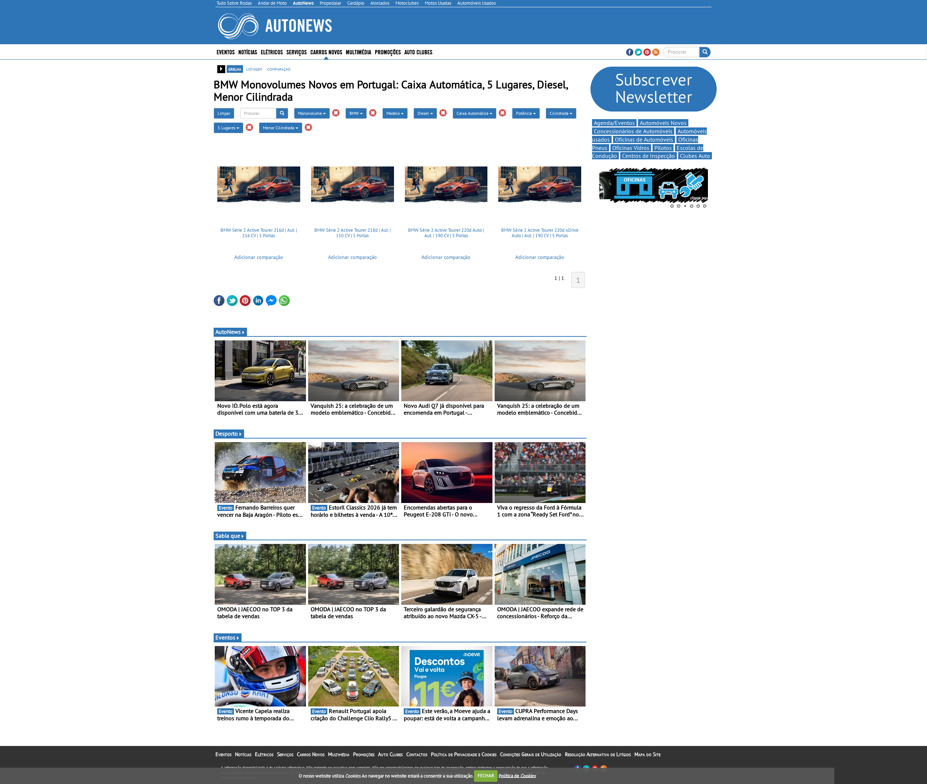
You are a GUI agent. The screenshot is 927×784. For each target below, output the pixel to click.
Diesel (424, 113)
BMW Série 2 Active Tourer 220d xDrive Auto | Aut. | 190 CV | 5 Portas (540, 233)
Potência (524, 113)
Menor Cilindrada (279, 127)
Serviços (285, 754)
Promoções (388, 51)
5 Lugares (227, 127)
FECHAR (486, 775)
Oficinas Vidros (630, 147)
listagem (254, 69)
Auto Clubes (390, 754)
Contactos (416, 754)
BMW (354, 113)
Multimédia (358, 51)
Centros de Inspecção (648, 155)
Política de (517, 775)
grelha (234, 69)
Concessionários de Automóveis (633, 131)
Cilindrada (560, 113)
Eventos (226, 51)
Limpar (224, 113)
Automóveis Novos (663, 122)
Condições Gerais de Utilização (530, 754)
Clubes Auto (695, 155)
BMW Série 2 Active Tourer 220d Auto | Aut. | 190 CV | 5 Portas (446, 233)
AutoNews (228, 331)
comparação (278, 69)
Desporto (226, 433)
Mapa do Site (647, 754)
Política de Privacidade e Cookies (463, 754)
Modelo (393, 113)
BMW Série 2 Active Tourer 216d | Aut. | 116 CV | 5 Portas (259, 233)
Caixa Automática (473, 113)
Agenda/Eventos (614, 122)
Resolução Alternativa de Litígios (598, 754)
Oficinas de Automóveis (644, 139)
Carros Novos (326, 51)
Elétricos (264, 754)
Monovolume (310, 113)
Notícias (243, 754)
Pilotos (663, 147)
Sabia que (227, 535)
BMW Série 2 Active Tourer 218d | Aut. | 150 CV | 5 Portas (352, 233)
